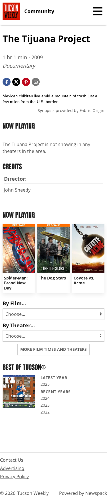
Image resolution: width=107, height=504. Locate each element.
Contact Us (11, 460)
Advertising (12, 468)
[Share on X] (16, 81)
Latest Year (54, 377)
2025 (45, 384)
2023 (45, 405)
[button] (26, 81)
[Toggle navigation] (97, 11)
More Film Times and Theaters (53, 349)
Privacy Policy (14, 476)
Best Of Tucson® (24, 367)
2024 (45, 398)
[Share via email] (36, 81)
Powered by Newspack (83, 493)
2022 (45, 412)
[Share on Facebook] (7, 81)
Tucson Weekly (33, 493)
